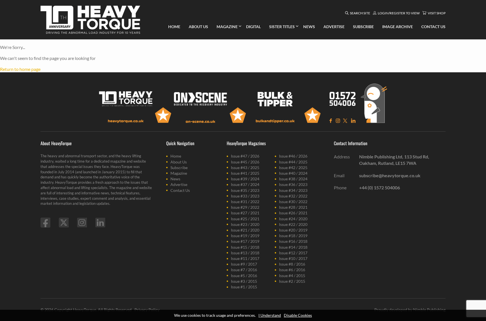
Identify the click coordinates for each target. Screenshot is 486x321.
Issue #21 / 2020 (245, 230)
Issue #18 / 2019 (293, 235)
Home (175, 156)
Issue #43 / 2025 (245, 167)
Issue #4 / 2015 (292, 275)
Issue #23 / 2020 (245, 224)
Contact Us (180, 190)
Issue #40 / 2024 (293, 173)
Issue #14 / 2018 (293, 247)
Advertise (178, 184)
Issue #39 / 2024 (245, 178)
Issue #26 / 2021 (293, 212)
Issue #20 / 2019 (293, 230)
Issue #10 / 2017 (293, 258)
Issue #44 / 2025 (293, 162)
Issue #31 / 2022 (245, 201)
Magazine (178, 173)
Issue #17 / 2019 (245, 241)
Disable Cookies (298, 315)
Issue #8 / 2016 (292, 264)
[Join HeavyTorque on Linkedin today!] (100, 222)
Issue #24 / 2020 (293, 218)
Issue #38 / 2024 (293, 178)
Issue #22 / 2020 (293, 224)
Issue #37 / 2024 (245, 184)
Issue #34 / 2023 (293, 190)
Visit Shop (437, 13)
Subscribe (179, 167)
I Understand (269, 315)
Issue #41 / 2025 (245, 173)
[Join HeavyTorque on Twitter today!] (64, 222)
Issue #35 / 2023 (245, 190)
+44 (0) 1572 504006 (379, 187)
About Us (178, 162)
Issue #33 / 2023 (245, 196)
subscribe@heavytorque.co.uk (389, 175)
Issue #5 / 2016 (244, 275)
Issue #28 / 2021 (293, 207)
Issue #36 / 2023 (293, 184)
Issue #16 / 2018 (293, 241)
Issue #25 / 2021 (245, 218)
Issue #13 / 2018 (245, 252)
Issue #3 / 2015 (244, 281)
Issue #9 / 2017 (244, 264)
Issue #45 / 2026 (245, 162)
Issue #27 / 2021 (245, 212)
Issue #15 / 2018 (245, 247)
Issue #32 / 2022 (293, 196)
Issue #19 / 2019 (245, 235)
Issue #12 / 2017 (293, 252)
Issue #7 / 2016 (244, 269)
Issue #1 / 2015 (244, 286)
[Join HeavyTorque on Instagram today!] (82, 222)
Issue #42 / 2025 (293, 167)
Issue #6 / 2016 (292, 269)
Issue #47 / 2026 (245, 156)
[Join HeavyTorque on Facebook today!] (45, 222)
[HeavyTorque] (90, 20)
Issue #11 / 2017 (245, 258)
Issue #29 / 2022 (245, 207)
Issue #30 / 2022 (293, 201)
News (175, 178)
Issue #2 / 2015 (292, 281)
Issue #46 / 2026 (293, 156)
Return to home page (20, 69)
